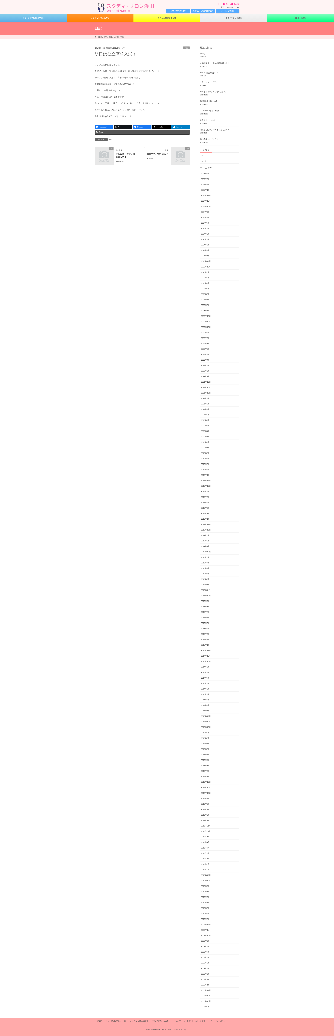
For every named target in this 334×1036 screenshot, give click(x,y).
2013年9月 (205, 733)
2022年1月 (205, 376)
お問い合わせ (227, 11)
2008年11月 (206, 996)
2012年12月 (206, 782)
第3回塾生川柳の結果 (208, 101)
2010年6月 (205, 902)
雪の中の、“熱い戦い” (157, 154)
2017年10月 (206, 530)
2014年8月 (205, 672)
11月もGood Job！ (207, 120)
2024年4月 (205, 239)
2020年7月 (205, 420)
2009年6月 (205, 957)
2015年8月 (205, 607)
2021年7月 (205, 409)
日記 (186, 48)
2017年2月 (205, 541)
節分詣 (202, 54)
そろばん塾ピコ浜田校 (161, 1021)
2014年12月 (206, 650)
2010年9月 (205, 886)
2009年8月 (205, 946)
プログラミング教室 (182, 1021)
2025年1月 (205, 190)
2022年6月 (205, 349)
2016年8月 (205, 557)
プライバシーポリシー (218, 1021)
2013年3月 (205, 765)
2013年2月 (205, 771)
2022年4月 (205, 360)
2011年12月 (206, 826)
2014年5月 (205, 689)
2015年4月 (205, 629)
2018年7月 (205, 497)
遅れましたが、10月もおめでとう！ (214, 130)
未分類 (203, 161)
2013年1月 (205, 776)
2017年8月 (205, 535)
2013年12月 (206, 716)
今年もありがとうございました (213, 92)
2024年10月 (206, 206)
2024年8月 (205, 217)
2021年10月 (206, 393)
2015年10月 (206, 596)
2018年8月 (205, 491)
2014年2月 (205, 705)
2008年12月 (206, 990)
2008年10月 (206, 1001)
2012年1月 (205, 820)
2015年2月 (205, 639)
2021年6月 (205, 415)
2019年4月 (205, 459)
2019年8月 (205, 453)
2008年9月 (205, 1007)
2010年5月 (205, 908)
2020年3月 (205, 437)
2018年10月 (206, 486)
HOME (99, 1021)
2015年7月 (205, 612)
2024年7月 (205, 223)
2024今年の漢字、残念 (209, 111)
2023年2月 (205, 305)
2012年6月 (205, 815)
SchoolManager (178, 11)
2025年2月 (205, 184)
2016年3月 (205, 574)
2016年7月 (205, 563)
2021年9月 (205, 398)
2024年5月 (205, 234)
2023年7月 (205, 283)
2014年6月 (205, 683)
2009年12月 (206, 924)
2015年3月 (205, 634)
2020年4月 (205, 431)
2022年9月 (205, 333)
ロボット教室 (199, 1021)
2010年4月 (205, 914)
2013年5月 (205, 755)
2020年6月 (205, 426)
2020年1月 (205, 448)
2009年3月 (205, 974)
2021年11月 (206, 387)
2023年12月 (206, 261)
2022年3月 (205, 365)
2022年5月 (205, 354)
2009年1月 (205, 985)
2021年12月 (206, 382)
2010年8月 (205, 892)
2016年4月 (205, 568)
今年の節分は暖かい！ (209, 73)
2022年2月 (205, 371)
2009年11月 (206, 930)
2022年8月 (205, 338)
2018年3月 (205, 508)
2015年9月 (205, 601)
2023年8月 (205, 278)
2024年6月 (205, 228)
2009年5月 (205, 963)
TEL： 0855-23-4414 (227, 4)
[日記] (104, 153)
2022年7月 (205, 343)
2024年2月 (205, 250)
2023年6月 (205, 289)
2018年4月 (205, 502)
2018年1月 (205, 519)
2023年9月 (205, 272)
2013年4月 (205, 760)
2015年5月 (205, 623)
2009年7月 (205, 952)
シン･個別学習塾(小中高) (116, 1021)
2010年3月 (205, 919)
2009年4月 (205, 968)
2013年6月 (205, 749)
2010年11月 (206, 881)
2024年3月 (205, 245)
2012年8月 (205, 804)
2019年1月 (205, 475)
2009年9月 (205, 941)
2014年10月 (206, 661)
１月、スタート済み (208, 82)
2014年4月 (205, 694)
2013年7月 (205, 744)
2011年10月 (206, 831)
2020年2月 (205, 442)
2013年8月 (205, 738)
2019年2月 (205, 470)
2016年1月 (205, 585)
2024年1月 (205, 256)
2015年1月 (205, 645)
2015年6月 (205, 618)
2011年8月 (205, 842)
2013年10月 (206, 727)
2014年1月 (205, 711)
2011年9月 (205, 837)
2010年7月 (205, 897)
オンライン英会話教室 (139, 1021)
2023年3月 (205, 300)
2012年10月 (206, 793)
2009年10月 (206, 935)
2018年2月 (205, 513)
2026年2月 (205, 174)
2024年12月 (206, 195)
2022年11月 (206, 322)
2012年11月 (206, 787)
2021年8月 (205, 404)
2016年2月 (205, 579)
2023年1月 (205, 311)
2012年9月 (205, 798)
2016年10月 (206, 552)
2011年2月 (205, 864)
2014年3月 (205, 700)
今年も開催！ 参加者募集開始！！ (214, 63)
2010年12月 (206, 875)
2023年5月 (205, 294)
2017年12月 (206, 524)
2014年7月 (205, 678)
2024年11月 (206, 201)
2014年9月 (205, 667)
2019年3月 (205, 464)
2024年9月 (205, 212)
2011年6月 (205, 848)
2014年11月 (206, 656)
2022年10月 (206, 327)
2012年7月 (205, 809)
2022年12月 (206, 316)
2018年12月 (206, 480)
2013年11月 (206, 722)
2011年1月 (205, 870)
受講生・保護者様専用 (202, 11)
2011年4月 (205, 853)
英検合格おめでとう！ (209, 139)
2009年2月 (205, 979)
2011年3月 (205, 859)
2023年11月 (206, 267)
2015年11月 (206, 590)
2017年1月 (205, 546)
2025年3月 (205, 179)
